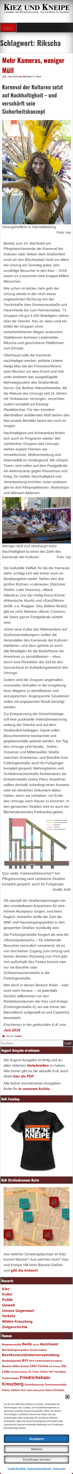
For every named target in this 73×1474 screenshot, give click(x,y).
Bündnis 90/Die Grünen (15, 1366)
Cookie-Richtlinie (17, 1468)
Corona (43, 1366)
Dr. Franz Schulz (38, 1371)
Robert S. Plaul (33, 76)
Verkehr (8, 1316)
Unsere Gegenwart (18, 1311)
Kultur (18, 1036)
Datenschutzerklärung (39, 1468)
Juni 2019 (12, 1030)
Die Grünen (54, 1366)
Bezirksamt (49, 1344)
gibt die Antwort (24, 1270)
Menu (8, 28)
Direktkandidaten (19, 1372)
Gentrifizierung (34, 1384)
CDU (33, 1366)
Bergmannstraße (11, 1344)
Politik (7, 1300)
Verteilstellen (38, 1065)
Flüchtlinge (60, 1372)
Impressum (59, 1468)
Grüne (6, 1390)
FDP (51, 1372)
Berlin (27, 1344)
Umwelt (8, 1305)
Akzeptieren (36, 1438)
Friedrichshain (10, 1378)
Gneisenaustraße (55, 1384)
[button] (67, 1397)
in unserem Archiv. (34, 1089)
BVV (25, 1360)
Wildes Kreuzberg (17, 1321)
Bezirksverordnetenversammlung (31, 1355)
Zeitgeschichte (15, 1327)
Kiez (6, 1289)
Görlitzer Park (18, 1390)
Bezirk (36, 1344)
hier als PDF (23, 1076)
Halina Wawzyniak (35, 1390)
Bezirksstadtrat (38, 1350)
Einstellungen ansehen (36, 1459)
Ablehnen (36, 1449)
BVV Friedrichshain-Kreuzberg (45, 1361)
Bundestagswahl (11, 1361)
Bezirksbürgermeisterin (15, 1350)
